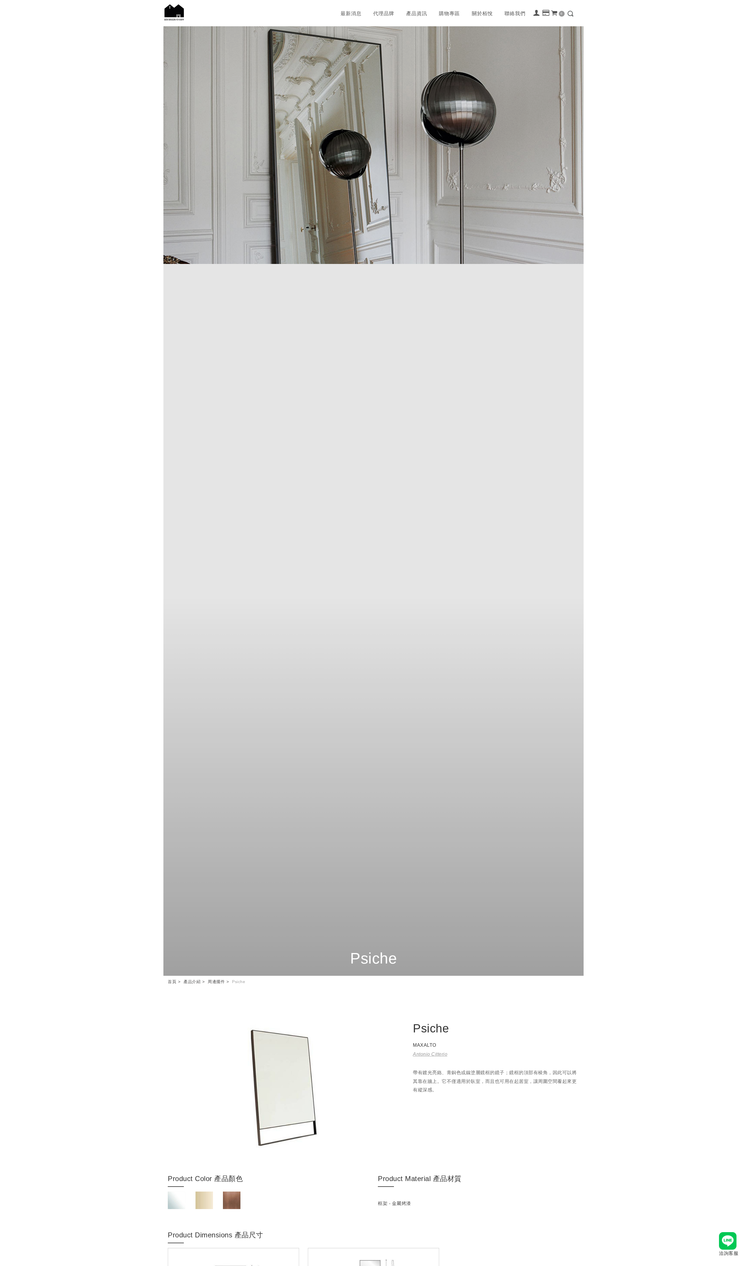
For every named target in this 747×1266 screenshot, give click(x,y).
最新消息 (351, 13)
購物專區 (449, 13)
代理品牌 (383, 13)
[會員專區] (536, 13)
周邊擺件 (216, 981)
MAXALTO (424, 1045)
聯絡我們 (515, 13)
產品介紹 (192, 981)
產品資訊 (416, 13)
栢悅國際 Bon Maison (174, 12)
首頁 (172, 981)
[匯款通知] (546, 13)
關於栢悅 (482, 13)
